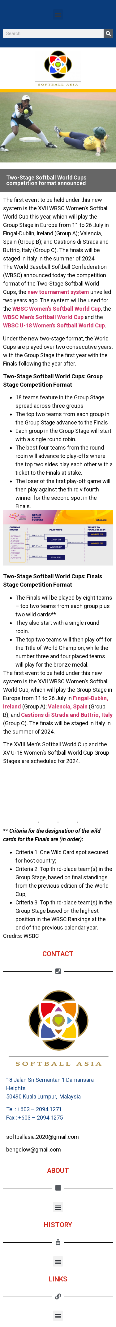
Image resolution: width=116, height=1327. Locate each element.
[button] (58, 14)
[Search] (108, 33)
